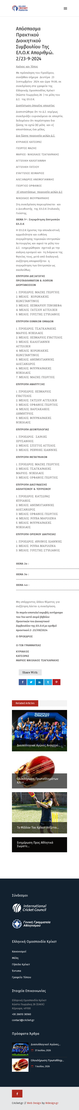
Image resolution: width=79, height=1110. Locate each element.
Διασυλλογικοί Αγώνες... (45, 1044)
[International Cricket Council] (31, 912)
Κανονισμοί (19, 951)
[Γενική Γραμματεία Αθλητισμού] (31, 928)
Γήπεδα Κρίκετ (21, 964)
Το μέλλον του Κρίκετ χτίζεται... (38, 827)
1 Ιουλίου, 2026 (42, 1066)
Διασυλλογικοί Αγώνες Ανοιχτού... (38, 745)
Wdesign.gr (51, 1103)
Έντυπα (16, 970)
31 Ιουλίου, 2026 (43, 1050)
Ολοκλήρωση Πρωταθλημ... (47, 1060)
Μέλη (15, 958)
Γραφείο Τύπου (21, 977)
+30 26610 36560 (21, 1014)
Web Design (34, 1103)
